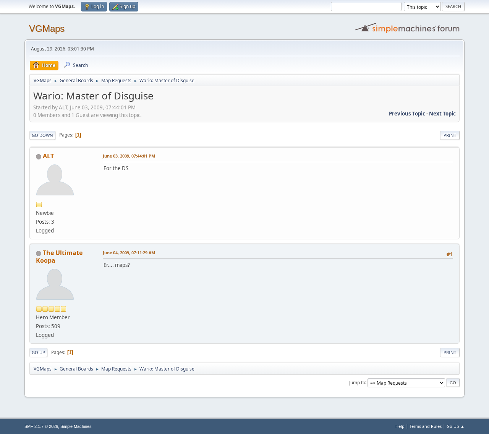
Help (400, 426)
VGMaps (47, 28)
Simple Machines (76, 426)
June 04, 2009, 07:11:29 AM (129, 252)
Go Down (42, 135)
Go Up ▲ (456, 426)
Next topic (442, 113)
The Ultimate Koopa (59, 257)
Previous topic (407, 113)
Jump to (357, 382)
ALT (48, 156)
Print (450, 135)
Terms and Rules (426, 426)
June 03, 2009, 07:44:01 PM (129, 156)
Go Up (38, 352)
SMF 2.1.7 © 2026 (41, 426)
